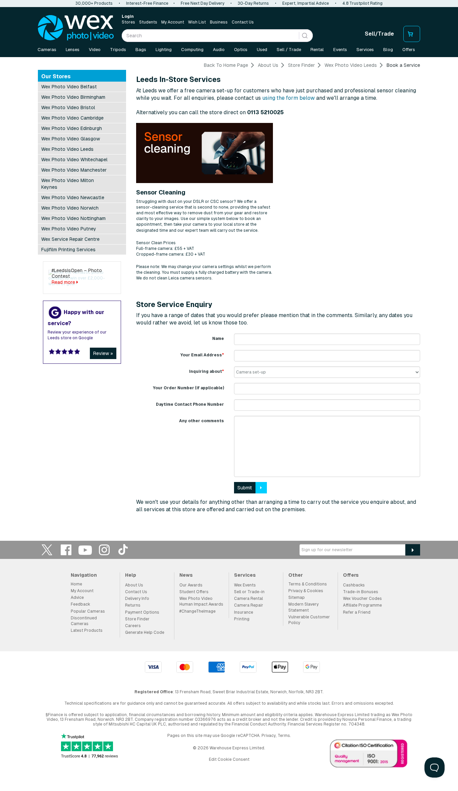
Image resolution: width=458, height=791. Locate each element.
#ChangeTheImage (197, 611)
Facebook (66, 549)
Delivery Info (137, 598)
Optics (240, 49)
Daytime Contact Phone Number (190, 404)
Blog (388, 49)
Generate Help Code (144, 632)
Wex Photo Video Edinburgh (71, 128)
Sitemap (296, 597)
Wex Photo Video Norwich (70, 208)
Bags (140, 49)
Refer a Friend (356, 612)
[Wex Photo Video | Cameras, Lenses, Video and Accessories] (76, 28)
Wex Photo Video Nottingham (73, 218)
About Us (134, 585)
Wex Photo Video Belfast (69, 86)
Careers (133, 625)
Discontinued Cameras (84, 621)
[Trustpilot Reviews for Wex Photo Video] (89, 746)
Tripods (118, 49)
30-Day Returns (253, 3)
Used (262, 49)
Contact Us (243, 22)
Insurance (243, 612)
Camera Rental (248, 598)
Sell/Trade (379, 34)
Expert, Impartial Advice (305, 3)
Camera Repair (248, 605)
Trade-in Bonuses (360, 591)
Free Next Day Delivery (202, 3)
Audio (219, 49)
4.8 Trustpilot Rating (362, 3)
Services (365, 49)
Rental (317, 49)
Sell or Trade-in (249, 591)
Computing (192, 49)
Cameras (47, 49)
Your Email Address (202, 355)
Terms (284, 735)
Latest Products (87, 630)
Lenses (72, 49)
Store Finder (137, 619)
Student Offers (194, 591)
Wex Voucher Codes (362, 598)
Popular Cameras (88, 611)
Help (130, 575)
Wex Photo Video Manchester (74, 170)
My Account (172, 22)
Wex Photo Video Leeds (67, 149)
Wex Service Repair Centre (70, 239)
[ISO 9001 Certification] (368, 755)
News (186, 575)
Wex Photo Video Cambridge (72, 118)
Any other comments (201, 421)
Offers (408, 49)
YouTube (85, 549)
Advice (77, 597)
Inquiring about (206, 371)
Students (148, 22)
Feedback (80, 604)
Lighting (164, 49)
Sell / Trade (289, 49)
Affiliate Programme (362, 605)
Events (340, 49)
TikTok (123, 549)
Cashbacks (354, 585)
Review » (103, 353)
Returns (132, 605)
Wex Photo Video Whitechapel (74, 159)
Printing (241, 619)
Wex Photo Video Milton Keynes (67, 184)
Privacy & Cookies (305, 590)
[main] (229, 290)
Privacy (269, 735)
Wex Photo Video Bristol (68, 107)
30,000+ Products (94, 3)
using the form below (288, 98)
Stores (128, 22)
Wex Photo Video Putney (68, 228)
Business (219, 22)
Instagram (104, 549)
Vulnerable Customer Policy (309, 620)
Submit (244, 487)
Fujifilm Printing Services (68, 249)
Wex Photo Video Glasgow (70, 138)
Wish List (197, 22)
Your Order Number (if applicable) (188, 388)
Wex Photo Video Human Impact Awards (201, 601)
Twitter (47, 549)
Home (76, 584)
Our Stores (56, 76)
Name (218, 338)
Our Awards (191, 585)
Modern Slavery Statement (303, 607)
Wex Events (245, 585)
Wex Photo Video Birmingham (73, 97)
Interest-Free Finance (147, 3)
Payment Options (142, 612)
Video (95, 49)
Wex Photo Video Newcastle (72, 197)
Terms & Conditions (307, 584)
